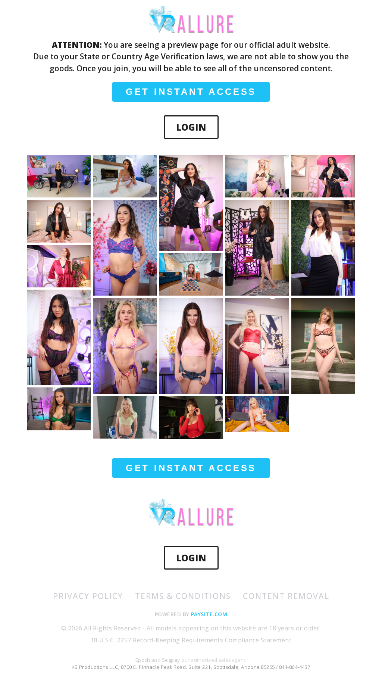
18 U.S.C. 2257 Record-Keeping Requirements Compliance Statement (191, 640)
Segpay (171, 660)
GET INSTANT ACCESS (191, 92)
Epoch (143, 660)
